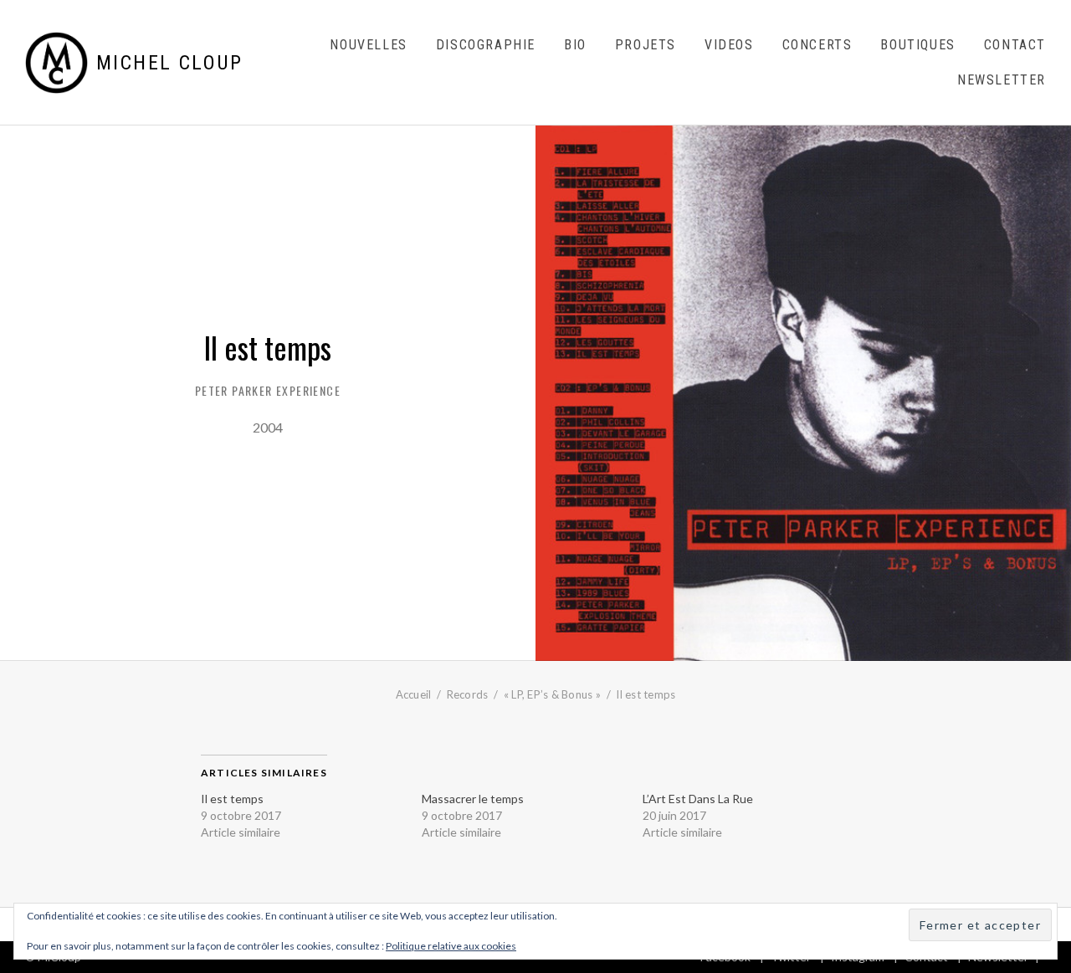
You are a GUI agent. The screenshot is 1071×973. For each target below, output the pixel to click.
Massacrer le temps (473, 798)
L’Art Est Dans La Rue (698, 798)
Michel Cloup (169, 63)
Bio (575, 45)
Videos (729, 45)
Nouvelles (368, 45)
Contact (1015, 45)
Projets (645, 45)
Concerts (817, 45)
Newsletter (1001, 80)
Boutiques (917, 45)
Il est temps (232, 798)
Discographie (486, 45)
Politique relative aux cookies (451, 946)
